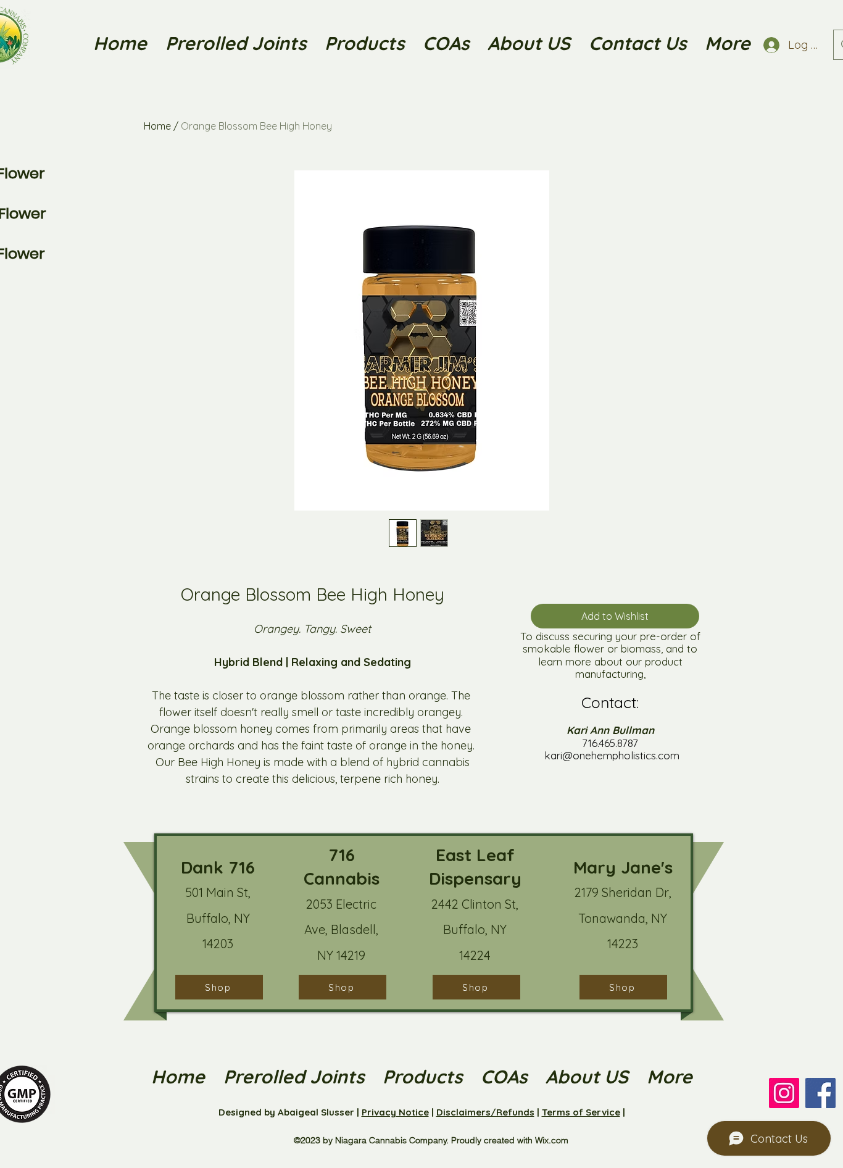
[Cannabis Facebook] (820, 1093)
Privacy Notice (395, 1112)
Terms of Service (581, 1112)
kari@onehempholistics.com (611, 755)
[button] (528, 43)
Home (157, 126)
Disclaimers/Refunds (485, 1112)
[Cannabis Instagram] (784, 1093)
